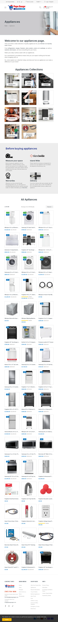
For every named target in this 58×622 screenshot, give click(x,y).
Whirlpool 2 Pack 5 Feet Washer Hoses (46, 294)
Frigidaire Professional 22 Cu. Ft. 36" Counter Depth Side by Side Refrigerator (29, 567)
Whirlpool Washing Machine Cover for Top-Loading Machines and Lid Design (29, 318)
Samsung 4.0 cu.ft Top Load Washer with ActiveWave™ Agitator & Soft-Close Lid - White (29, 476)
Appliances (33, 587)
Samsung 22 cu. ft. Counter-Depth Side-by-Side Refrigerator (29, 364)
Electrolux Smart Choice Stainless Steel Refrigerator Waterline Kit (12, 544)
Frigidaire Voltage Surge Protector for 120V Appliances (46, 521)
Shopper (21, 589)
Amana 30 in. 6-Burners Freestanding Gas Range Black (29, 409)
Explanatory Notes (46, 595)
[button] (40, 7)
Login (47, 1)
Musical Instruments (35, 589)
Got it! (6, 619)
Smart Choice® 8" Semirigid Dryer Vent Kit (29, 544)
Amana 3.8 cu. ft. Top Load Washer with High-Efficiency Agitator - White (12, 364)
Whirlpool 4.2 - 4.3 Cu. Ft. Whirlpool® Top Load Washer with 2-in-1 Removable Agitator (46, 249)
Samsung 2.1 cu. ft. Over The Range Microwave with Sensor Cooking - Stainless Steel (12, 454)
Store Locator (30, 1)
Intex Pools (33, 596)
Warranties (24, 187)
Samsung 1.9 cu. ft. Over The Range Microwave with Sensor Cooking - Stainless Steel (29, 454)
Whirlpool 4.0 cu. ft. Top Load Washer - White (46, 227)
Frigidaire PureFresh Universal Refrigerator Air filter (12, 498)
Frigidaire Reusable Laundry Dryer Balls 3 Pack (46, 498)
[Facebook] (17, 1)
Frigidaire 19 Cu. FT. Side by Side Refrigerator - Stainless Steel (29, 294)
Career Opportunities (47, 593)
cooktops (42, 48)
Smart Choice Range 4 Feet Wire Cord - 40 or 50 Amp (46, 544)
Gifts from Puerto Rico (36, 585)
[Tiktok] (21, 1)
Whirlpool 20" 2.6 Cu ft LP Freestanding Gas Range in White (29, 431)
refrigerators (11, 48)
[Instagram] (19, 1)
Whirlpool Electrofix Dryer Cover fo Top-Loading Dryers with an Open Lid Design (12, 318)
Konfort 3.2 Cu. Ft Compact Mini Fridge (29, 342)
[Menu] (5, 7)
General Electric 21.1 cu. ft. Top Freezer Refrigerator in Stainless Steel (12, 431)
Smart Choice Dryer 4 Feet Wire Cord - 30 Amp (12, 521)
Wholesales (21, 596)
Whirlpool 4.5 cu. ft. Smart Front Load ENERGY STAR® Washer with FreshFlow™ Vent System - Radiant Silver (46, 272)
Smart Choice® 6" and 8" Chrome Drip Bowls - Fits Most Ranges (12, 567)
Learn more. (43, 616)
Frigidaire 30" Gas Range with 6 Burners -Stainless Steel (46, 567)
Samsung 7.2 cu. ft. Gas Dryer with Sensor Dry (46, 364)
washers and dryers (10, 50)
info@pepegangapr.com (10, 602)
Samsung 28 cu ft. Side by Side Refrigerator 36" (46, 431)
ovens (35, 48)
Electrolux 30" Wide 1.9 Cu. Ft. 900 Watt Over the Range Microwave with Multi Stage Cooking (46, 454)
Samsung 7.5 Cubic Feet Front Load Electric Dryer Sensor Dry (29, 227)
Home (20, 585)
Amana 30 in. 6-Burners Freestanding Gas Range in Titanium (46, 409)
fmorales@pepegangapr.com (11, 597)
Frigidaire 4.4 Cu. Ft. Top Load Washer (46, 386)
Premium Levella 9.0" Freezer (46, 342)
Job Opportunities (10, 1)
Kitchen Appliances (35, 594)
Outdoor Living (34, 600)
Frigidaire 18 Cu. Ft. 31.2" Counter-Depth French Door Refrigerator (12, 409)
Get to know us (22, 591)
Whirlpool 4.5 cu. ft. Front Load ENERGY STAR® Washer (29, 272)
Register (51, 1)
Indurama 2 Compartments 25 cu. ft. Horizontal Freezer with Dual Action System (12, 249)
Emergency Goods (35, 606)
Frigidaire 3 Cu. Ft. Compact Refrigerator (46, 318)
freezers (22, 48)
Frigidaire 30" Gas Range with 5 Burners (12, 342)
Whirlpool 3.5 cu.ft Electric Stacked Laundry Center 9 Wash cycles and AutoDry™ (12, 227)
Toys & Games (34, 591)
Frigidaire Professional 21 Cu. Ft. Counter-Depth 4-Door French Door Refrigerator (46, 476)
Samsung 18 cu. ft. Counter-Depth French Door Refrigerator (12, 386)
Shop (20, 587)
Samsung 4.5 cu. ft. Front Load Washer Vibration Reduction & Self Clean (12, 272)
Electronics (33, 608)
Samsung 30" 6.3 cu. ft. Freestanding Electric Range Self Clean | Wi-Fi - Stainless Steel (12, 476)
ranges (18, 48)
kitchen (42, 43)
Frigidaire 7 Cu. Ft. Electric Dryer (29, 386)
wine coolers (29, 48)
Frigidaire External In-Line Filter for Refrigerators (29, 521)
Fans (32, 598)
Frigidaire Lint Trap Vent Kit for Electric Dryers (29, 498)
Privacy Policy (45, 585)
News (20, 594)
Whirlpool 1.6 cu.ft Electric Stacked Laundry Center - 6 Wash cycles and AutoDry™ (12, 294)
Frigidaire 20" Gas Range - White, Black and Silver (29, 249)
